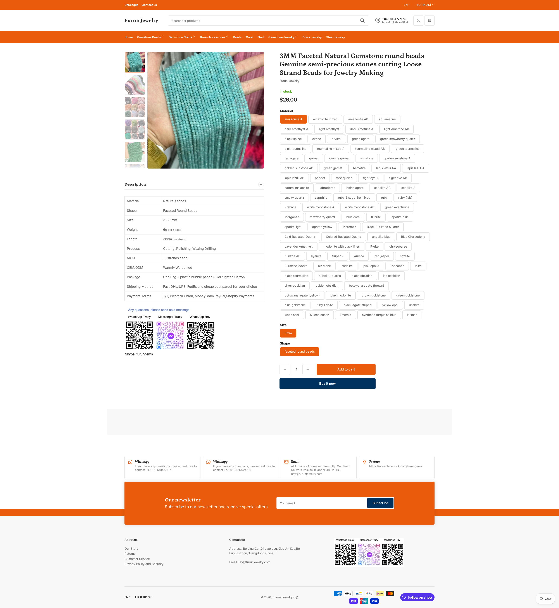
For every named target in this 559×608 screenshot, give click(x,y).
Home (128, 37)
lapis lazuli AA (386, 168)
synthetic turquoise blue (379, 315)
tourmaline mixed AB (370, 148)
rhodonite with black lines (341, 246)
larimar (412, 315)
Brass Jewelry (312, 37)
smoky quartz (294, 197)
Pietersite (349, 227)
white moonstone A (320, 207)
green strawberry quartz (397, 139)
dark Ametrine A (361, 129)
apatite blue (400, 217)
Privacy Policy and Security (144, 564)
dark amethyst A (296, 129)
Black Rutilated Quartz (383, 227)
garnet (314, 158)
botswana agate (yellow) (302, 295)
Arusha (359, 256)
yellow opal (390, 305)
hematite (359, 168)
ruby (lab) (405, 197)
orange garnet (339, 158)
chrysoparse (398, 246)
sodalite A (408, 187)
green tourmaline (407, 148)
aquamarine (387, 119)
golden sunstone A (397, 158)
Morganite (292, 217)
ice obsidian (391, 275)
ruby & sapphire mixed (354, 197)
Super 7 (337, 256)
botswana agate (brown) (366, 285)
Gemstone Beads (149, 37)
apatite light (293, 227)
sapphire (321, 197)
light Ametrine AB (396, 129)
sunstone (366, 158)
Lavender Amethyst (299, 246)
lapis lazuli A (415, 168)
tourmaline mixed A (331, 148)
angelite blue (381, 236)
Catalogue (131, 5)
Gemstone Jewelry (281, 37)
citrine (316, 139)
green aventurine (397, 207)
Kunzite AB (292, 256)
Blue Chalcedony (413, 236)
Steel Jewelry (335, 37)
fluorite (376, 217)
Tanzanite (397, 266)
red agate (291, 158)
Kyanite (316, 256)
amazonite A (293, 119)
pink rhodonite (340, 295)
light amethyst (329, 129)
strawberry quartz (323, 217)
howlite (405, 256)
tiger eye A (371, 178)
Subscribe (380, 503)
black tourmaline (296, 275)
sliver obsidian (295, 285)
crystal (336, 139)
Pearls (237, 37)
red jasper (382, 256)
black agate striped (358, 305)
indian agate (355, 187)
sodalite (347, 266)
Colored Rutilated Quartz (343, 236)
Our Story (131, 548)
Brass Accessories (212, 37)
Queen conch (319, 315)
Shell (260, 37)
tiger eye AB (398, 178)
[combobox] (268, 21)
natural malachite (297, 187)
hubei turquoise (330, 275)
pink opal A (371, 266)
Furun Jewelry (290, 81)
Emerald (345, 315)
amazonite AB (358, 119)
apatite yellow (322, 227)
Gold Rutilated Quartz (300, 236)
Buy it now (327, 383)
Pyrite (374, 246)
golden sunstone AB (299, 168)
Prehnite (290, 207)
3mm (288, 333)
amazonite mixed (325, 119)
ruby (384, 197)
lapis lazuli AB (294, 178)
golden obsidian (327, 285)
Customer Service (137, 559)
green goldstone (408, 295)
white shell (292, 315)
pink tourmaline (295, 148)
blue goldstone (295, 305)
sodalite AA (382, 187)
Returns (129, 553)
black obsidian (362, 275)
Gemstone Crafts (180, 37)
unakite (414, 305)
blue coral (353, 217)
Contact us (149, 5)
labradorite (327, 187)
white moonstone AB (359, 207)
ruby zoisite (324, 305)
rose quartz (344, 178)
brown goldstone (374, 295)
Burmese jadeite (296, 266)
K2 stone (324, 266)
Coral (249, 37)
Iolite (418, 266)
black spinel (293, 139)
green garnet (333, 168)
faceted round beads (300, 351)
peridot (320, 178)
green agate (360, 139)
